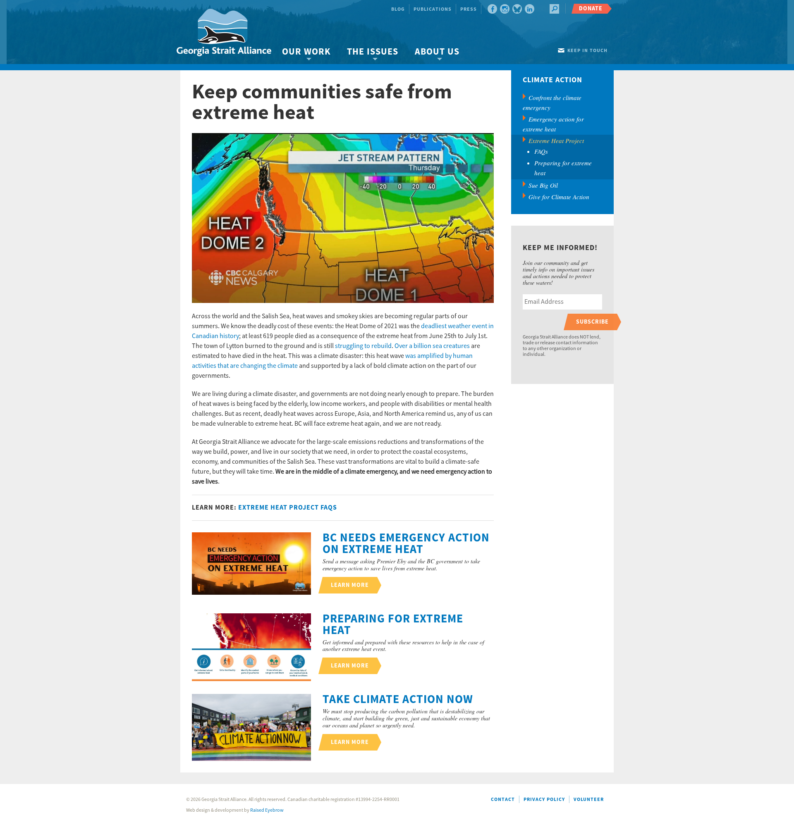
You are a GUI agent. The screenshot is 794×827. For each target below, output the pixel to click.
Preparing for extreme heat (393, 625)
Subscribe (592, 322)
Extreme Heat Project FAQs (287, 507)
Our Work (306, 52)
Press (468, 9)
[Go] (554, 9)
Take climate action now (398, 700)
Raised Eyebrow (267, 810)
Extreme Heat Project (556, 140)
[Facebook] (492, 9)
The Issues (372, 52)
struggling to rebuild (363, 346)
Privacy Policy (544, 799)
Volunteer (589, 799)
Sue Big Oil (543, 185)
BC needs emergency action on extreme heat (406, 544)
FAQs (541, 151)
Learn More (350, 585)
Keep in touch (587, 50)
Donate (591, 8)
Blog (398, 9)
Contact (503, 799)
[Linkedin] (529, 9)
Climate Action (552, 80)
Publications (433, 9)
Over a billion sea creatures (432, 346)
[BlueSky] (517, 9)
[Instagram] (504, 9)
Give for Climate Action (559, 197)
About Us (437, 52)
